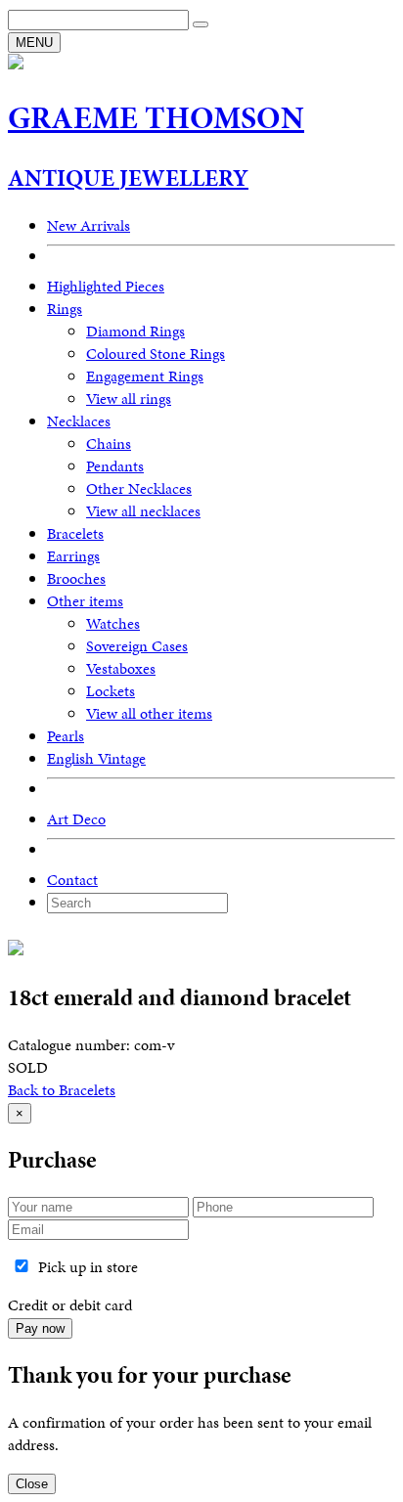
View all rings (128, 398)
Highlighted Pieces (105, 286)
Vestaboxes (121, 668)
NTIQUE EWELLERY (128, 178)
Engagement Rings (144, 376)
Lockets (110, 691)
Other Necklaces (139, 488)
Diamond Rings (135, 331)
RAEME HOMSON (156, 118)
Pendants (115, 466)
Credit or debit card (70, 1305)
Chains (108, 443)
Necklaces (79, 421)
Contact (72, 879)
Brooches (76, 578)
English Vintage (96, 758)
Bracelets (75, 533)
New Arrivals (88, 225)
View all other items (149, 713)
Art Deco (76, 819)
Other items (85, 601)
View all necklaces (143, 511)
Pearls (65, 736)
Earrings (73, 556)
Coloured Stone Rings (155, 353)
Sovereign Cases (137, 646)
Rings (64, 308)
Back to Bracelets (61, 1090)
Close (32, 1484)
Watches (113, 623)
